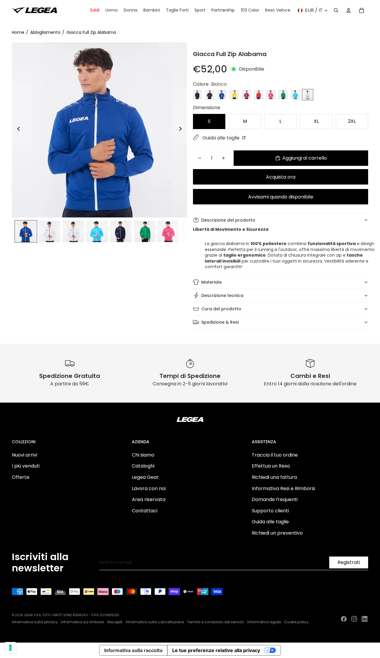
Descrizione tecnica (222, 295)
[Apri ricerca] (336, 10)
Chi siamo (143, 455)
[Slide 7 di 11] (168, 231)
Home (18, 32)
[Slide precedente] (17, 129)
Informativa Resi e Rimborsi (283, 488)
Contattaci (144, 510)
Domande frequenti (274, 499)
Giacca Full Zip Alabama (91, 32)
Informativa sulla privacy (35, 621)
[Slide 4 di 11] (97, 231)
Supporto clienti (270, 510)
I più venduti (25, 465)
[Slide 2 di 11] (49, 231)
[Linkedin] (364, 618)
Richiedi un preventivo (277, 533)
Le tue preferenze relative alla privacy (216, 650)
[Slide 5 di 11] (121, 231)
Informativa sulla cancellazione (155, 621)
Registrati (349, 562)
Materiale (211, 282)
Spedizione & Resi (220, 322)
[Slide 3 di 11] (73, 231)
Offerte (20, 477)
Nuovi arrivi (24, 455)
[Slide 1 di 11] (26, 231)
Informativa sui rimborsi (82, 621)
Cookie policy (296, 621)
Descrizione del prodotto (228, 220)
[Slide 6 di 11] (144, 231)
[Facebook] (343, 618)
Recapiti (114, 621)
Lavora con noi (149, 488)
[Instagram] (354, 618)
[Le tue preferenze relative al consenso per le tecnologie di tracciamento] (10, 647)
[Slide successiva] (182, 129)
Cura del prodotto (221, 309)
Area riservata (148, 499)
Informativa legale (264, 621)
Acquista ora (280, 177)
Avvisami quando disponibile (280, 196)
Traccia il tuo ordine (275, 455)
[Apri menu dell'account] (348, 10)
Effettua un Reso (271, 465)
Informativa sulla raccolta (133, 650)
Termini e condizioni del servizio (215, 621)
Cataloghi (143, 465)
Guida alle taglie (221, 137)
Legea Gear (145, 477)
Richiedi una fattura (274, 477)
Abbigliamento (45, 32)
